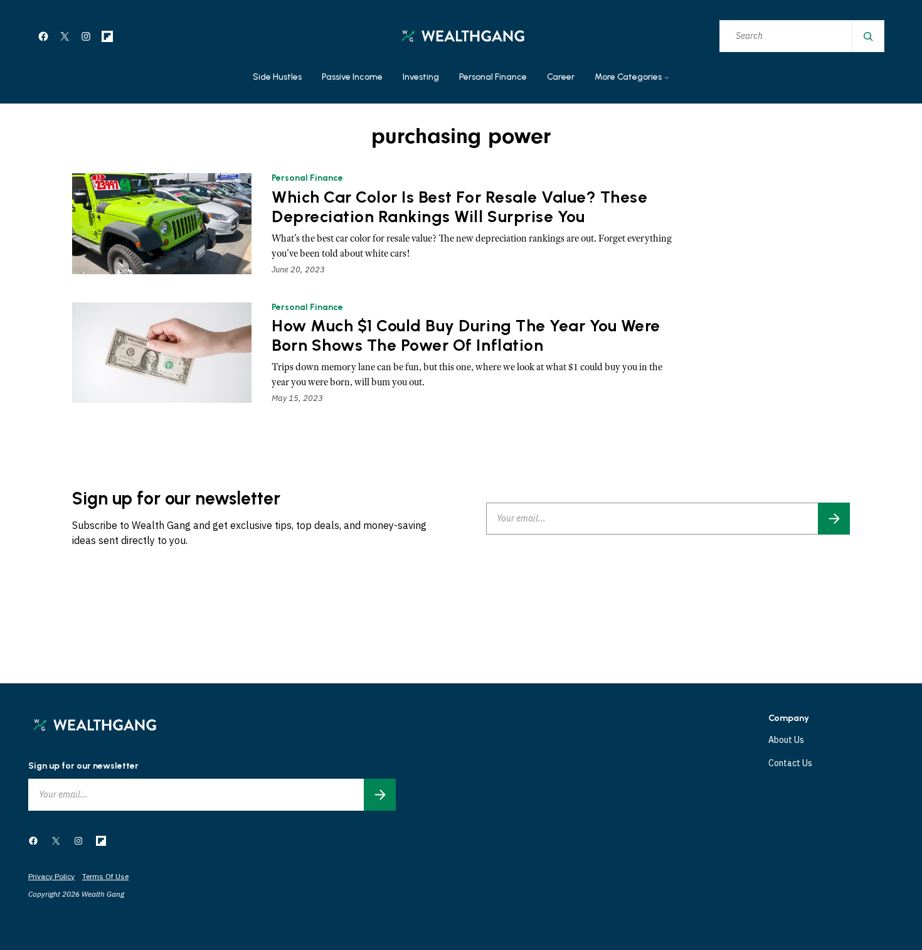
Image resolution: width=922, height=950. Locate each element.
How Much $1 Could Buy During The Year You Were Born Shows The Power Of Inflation (466, 335)
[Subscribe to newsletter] (834, 519)
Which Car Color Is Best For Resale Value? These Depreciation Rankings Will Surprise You (459, 207)
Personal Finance (307, 178)
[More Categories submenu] (666, 77)
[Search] (867, 36)
